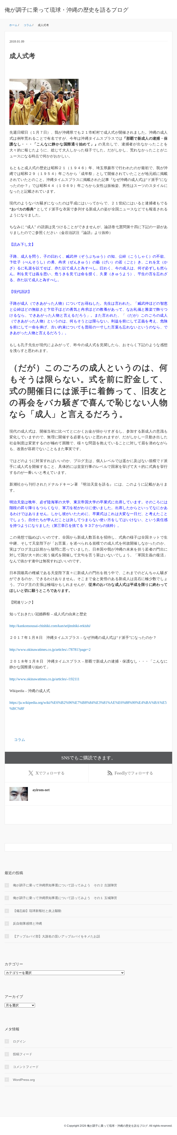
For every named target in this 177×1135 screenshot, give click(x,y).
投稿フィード (22, 1054)
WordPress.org (24, 1080)
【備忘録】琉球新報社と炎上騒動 (37, 911)
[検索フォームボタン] (168, 847)
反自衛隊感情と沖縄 (27, 923)
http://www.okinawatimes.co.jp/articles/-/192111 (44, 679)
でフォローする (50, 772)
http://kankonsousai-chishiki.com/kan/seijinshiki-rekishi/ (50, 626)
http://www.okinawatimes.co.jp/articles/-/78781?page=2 (50, 650)
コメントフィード (26, 1067)
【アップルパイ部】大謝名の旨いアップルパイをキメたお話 (56, 936)
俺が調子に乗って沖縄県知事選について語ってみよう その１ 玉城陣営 (65, 898)
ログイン (19, 1041)
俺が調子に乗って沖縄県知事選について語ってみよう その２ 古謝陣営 (65, 885)
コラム (19, 740)
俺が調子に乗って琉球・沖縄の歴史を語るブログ (67, 10)
